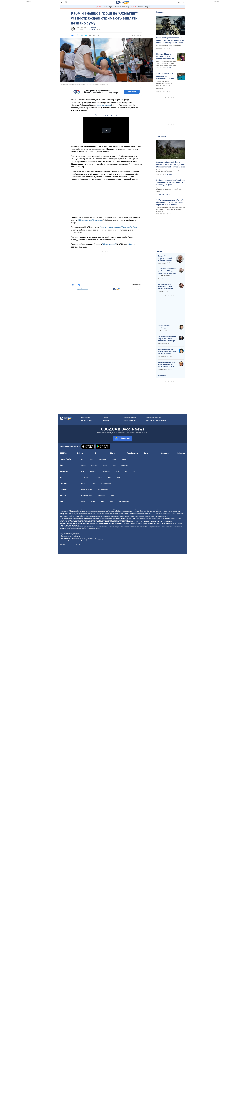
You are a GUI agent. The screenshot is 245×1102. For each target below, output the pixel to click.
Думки (159, 251)
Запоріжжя (102, 459)
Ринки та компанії (86, 489)
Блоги (146, 453)
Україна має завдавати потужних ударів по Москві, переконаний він (170, 170)
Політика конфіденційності (153, 417)
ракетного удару (104, 105)
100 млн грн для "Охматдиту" (90, 220)
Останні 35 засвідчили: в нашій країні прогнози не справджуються (165, 258)
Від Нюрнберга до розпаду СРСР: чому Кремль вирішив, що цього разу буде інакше (166, 286)
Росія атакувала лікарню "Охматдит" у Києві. (119, 227)
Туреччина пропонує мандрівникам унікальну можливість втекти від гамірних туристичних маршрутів (164, 85)
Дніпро (113, 459)
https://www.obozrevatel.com (123, 510)
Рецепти (83, 483)
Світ (95, 453)
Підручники (92, 471)
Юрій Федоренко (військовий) (166, 275)
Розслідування (132, 453)
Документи (106, 420)
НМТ (134, 471)
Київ (82, 459)
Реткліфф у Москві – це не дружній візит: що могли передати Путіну (166, 364)
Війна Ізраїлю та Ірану (122, 7)
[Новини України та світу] (116, 289)
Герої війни (98, 7)
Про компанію (85, 417)
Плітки (93, 501)
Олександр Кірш (162, 343)
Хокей (105, 465)
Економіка (93, 27)
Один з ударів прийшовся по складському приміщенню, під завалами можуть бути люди (169, 189)
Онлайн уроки (106, 471)
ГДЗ (82, 471)
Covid (112, 495)
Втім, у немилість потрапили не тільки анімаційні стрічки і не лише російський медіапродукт (166, 63)
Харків (91, 459)
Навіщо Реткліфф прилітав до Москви (165, 327)
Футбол (83, 465)
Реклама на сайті (86, 420)
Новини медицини (86, 495)
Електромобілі (98, 477)
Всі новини (181, 453)
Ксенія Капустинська (82, 27)
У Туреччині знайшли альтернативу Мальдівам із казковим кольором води (166, 76)
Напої (93, 483)
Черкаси (123, 459)
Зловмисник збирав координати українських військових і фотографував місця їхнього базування (170, 209)
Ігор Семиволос (162, 356)
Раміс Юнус (161, 291)
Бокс (114, 465)
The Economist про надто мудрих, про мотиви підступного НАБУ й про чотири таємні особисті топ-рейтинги (167, 339)
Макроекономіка (103, 489)
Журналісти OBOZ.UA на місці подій (156, 420)
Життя (112, 453)
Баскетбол (94, 465)
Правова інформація (130, 417)
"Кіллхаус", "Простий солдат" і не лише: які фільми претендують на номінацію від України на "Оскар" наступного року (170, 40)
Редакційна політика (82, 289)
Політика (80, 453)
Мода (111, 501)
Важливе (160, 12)
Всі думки (161, 375)
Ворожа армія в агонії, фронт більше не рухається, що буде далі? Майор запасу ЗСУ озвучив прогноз (170, 164)
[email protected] (82, 540)
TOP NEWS (161, 136)
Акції (109, 477)
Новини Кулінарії (106, 483)
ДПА (117, 471)
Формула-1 (124, 465)
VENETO (133, 7)
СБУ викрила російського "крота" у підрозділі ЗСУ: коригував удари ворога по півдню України (170, 202)
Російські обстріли (144, 7)
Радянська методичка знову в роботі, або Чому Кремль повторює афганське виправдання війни (167, 352)
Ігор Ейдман (161, 331)
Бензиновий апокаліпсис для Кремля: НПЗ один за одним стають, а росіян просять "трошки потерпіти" (167, 271)
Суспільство (165, 453)
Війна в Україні (108, 7)
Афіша (83, 501)
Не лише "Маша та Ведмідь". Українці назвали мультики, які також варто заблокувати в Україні (165, 56)
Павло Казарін (162, 263)
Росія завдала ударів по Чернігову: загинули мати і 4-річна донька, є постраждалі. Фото (170, 182)
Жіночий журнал (124, 501)
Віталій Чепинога (162, 369)
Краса (102, 501)
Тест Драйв (84, 477)
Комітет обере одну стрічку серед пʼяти (168, 45)
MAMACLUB (101, 495)
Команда (105, 417)
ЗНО (126, 471)
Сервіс (118, 477)
